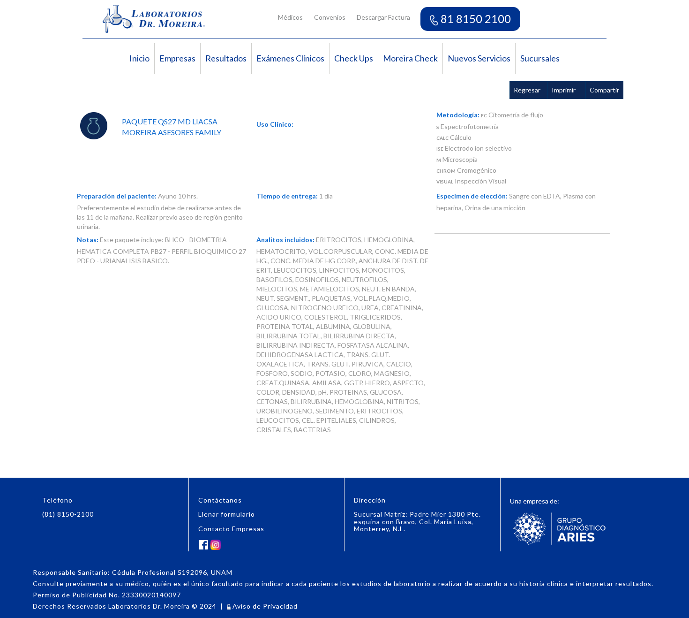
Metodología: (457, 115)
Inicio (139, 58)
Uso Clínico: (274, 124)
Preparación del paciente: (117, 196)
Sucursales (540, 58)
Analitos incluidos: (285, 240)
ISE (439, 149)
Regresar (527, 90)
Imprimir (564, 90)
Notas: (87, 240)
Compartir (604, 90)
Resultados (226, 58)
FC (484, 115)
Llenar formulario (226, 514)
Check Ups (353, 58)
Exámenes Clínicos (290, 58)
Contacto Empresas (231, 529)
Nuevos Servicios (479, 58)
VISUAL (444, 181)
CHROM (446, 171)
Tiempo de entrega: (287, 196)
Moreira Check (410, 58)
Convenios (329, 17)
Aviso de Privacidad (264, 606)
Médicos (290, 17)
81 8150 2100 (474, 18)
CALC (442, 138)
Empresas (177, 58)
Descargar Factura (383, 17)
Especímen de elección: (472, 196)
